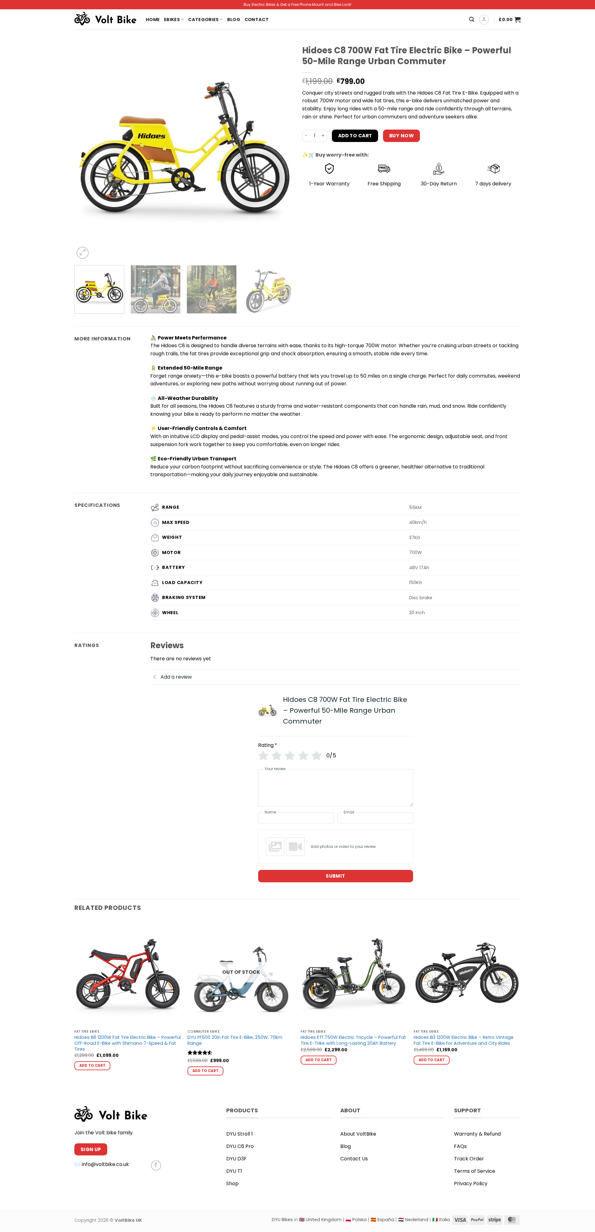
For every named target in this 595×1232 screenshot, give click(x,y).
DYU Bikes (282, 1219)
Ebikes (172, 19)
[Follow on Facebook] (156, 1165)
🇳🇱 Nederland (413, 1219)
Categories (203, 19)
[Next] (280, 151)
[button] (471, 19)
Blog (233, 19)
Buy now (401, 135)
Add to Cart (355, 135)
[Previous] (86, 151)
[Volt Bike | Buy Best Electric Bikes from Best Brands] (105, 19)
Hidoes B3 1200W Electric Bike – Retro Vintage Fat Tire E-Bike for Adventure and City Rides (463, 1040)
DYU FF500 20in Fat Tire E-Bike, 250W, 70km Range (234, 1040)
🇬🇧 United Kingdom (320, 1219)
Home (153, 19)
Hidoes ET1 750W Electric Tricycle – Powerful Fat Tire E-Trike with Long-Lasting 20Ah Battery (353, 1040)
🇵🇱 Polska (356, 1219)
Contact (257, 19)
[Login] (484, 19)
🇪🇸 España (382, 1219)
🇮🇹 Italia (441, 1219)
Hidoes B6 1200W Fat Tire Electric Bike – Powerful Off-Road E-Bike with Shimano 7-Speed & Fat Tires (127, 1043)
